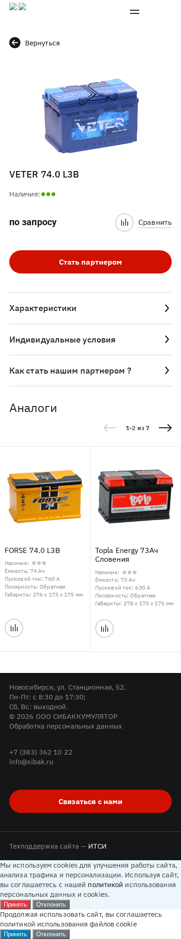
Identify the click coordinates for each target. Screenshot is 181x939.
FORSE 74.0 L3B (32, 550)
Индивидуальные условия (62, 339)
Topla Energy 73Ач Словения (126, 555)
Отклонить (51, 904)
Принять (15, 904)
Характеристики (43, 308)
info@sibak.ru (31, 761)
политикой (105, 884)
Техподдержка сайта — (58, 846)
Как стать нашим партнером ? (70, 370)
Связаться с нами (90, 801)
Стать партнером (91, 261)
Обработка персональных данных (65, 726)
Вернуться (42, 42)
